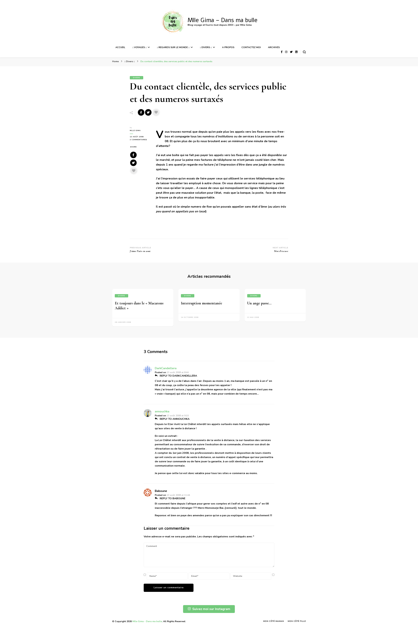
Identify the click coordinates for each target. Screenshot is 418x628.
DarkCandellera (166, 368)
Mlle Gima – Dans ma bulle (222, 20)
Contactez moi (251, 47)
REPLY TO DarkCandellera (178, 376)
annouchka (162, 411)
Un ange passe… (259, 303)
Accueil (120, 47)
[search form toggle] (304, 52)
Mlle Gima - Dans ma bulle (147, 621)
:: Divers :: (206, 47)
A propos (228, 47)
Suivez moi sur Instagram (211, 609)
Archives (274, 47)
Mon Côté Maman (273, 621)
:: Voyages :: (139, 47)
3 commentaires (140, 139)
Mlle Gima (135, 130)
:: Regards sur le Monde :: (173, 47)
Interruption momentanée (201, 303)
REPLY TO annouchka (174, 419)
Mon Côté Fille (297, 621)
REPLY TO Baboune (172, 498)
